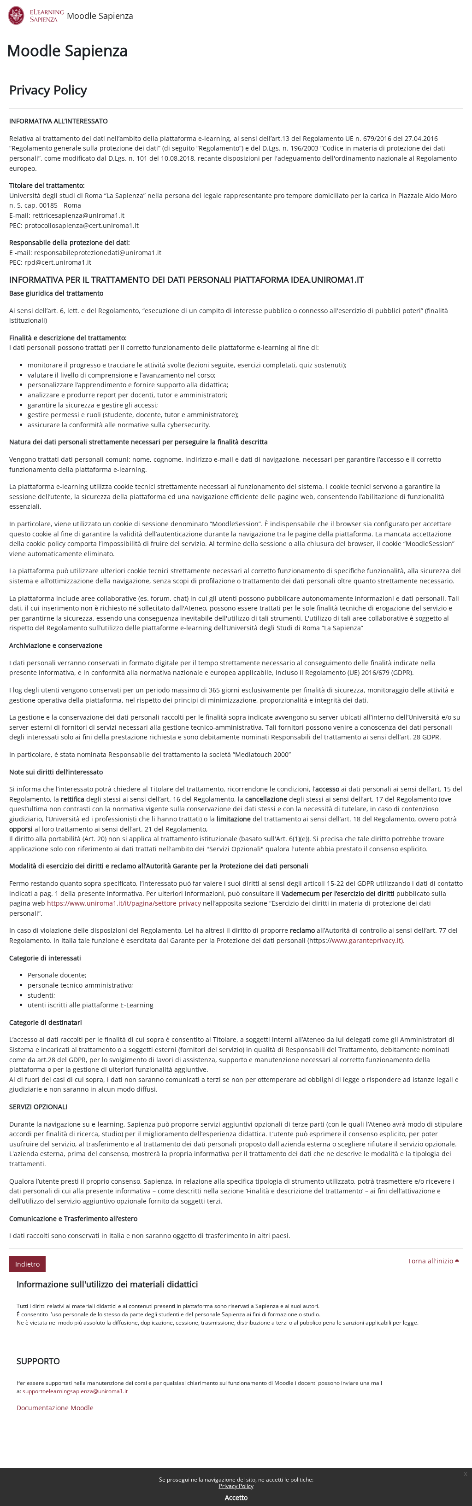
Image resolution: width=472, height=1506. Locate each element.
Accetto (236, 1497)
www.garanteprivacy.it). (368, 940)
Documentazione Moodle (55, 1407)
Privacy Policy (236, 1486)
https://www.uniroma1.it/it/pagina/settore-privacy (124, 903)
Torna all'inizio (431, 1260)
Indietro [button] (27, 1264)
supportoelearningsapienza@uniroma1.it (75, 1391)
